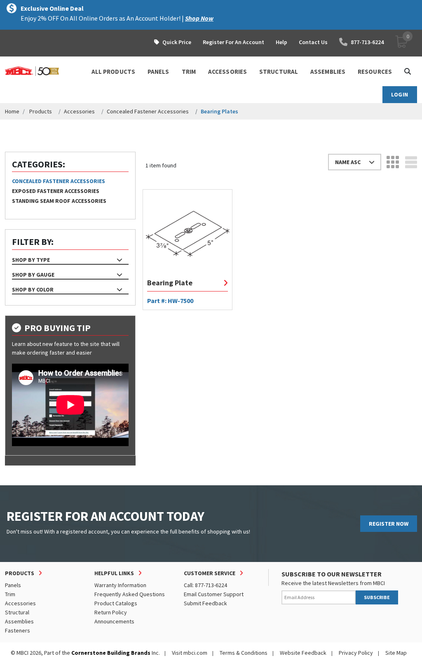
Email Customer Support (214, 594)
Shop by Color (33, 289)
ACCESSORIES (227, 71)
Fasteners (17, 630)
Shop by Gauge (33, 274)
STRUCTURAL (278, 71)
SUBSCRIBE (377, 597)
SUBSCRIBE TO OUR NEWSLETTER (331, 574)
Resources (375, 71)
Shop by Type (31, 259)
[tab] (70, 259)
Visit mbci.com (189, 652)
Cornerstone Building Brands (110, 652)
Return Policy (110, 612)
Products (40, 111)
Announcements (114, 621)
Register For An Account (233, 42)
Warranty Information (120, 585)
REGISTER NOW (388, 523)
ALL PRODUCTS (113, 71)
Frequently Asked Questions (129, 594)
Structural (17, 612)
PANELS (158, 71)
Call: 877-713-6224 (205, 585)
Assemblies (19, 621)
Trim (10, 594)
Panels (13, 585)
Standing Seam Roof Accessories (59, 201)
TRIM (189, 71)
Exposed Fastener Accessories (55, 191)
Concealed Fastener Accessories (148, 111)
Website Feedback (303, 652)
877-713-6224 (367, 42)
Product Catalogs (115, 603)
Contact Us (313, 42)
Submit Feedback (205, 603)
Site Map (396, 652)
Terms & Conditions (243, 652)
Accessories (79, 111)
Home (12, 111)
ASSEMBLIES (327, 71)
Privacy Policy (356, 652)
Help (281, 42)
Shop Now (199, 18)
